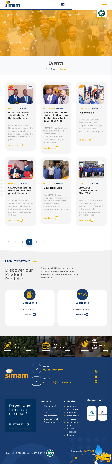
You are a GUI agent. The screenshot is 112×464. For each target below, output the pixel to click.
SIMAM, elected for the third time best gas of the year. (19, 190)
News (54, 69)
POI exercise (86, 112)
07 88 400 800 (53, 369)
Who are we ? (50, 406)
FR (59, 4)
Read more (14, 145)
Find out (28, 314)
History (47, 409)
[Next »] (43, 241)
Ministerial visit (52, 187)
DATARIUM (89, 451)
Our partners (49, 422)
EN (63, 4)
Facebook (96, 371)
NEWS (23, 108)
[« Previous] (8, 241)
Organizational (51, 419)
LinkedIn (96, 381)
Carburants (72, 409)
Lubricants (72, 412)
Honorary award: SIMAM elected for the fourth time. (19, 115)
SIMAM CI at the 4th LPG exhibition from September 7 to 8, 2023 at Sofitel (55, 116)
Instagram (96, 376)
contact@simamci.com (59, 382)
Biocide (70, 435)
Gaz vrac (71, 406)
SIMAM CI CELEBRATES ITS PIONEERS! (88, 190)
